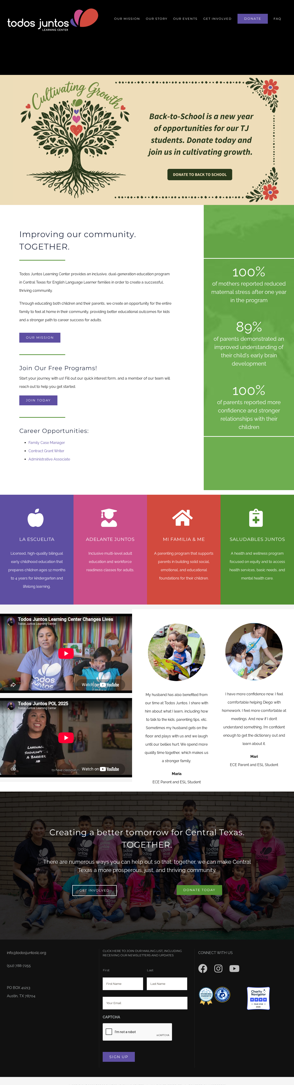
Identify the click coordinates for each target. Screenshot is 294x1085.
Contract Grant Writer (46, 451)
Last (150, 970)
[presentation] (137, 1032)
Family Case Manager (46, 442)
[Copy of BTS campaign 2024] (147, 76)
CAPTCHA (111, 1017)
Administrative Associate (49, 459)
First (106, 970)
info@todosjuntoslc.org (26, 953)
